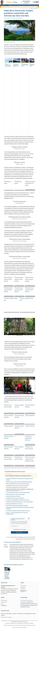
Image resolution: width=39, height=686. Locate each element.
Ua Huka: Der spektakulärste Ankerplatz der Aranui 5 (17, 500)
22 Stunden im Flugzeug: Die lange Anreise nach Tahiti (18, 510)
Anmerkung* (8, 537)
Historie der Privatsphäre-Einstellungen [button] (21, 625)
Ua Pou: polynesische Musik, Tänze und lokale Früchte (18, 492)
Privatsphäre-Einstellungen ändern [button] (9, 625)
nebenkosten (29, 5)
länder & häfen (19, 5)
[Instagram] (34, 2)
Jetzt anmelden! (4, 593)
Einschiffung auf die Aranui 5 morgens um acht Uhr (17, 485)
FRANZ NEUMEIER (16, 542)
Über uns (16, 623)
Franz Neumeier (8, 18)
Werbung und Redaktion (11, 41)
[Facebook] (37, 2)
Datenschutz (26, 623)
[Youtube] (36, 2)
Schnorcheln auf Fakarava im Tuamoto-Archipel (16, 487)
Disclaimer (31, 623)
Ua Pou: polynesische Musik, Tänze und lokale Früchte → (19, 475)
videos (15, 5)
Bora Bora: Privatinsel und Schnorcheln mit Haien (17, 505)
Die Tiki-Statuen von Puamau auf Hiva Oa (15, 498)
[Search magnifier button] (37, 6)
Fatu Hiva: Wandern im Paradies (13, 496)
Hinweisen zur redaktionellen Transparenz (32, 620)
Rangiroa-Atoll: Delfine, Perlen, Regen (14, 503)
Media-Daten (20, 623)
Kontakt (12, 623)
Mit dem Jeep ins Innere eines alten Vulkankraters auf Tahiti (19, 481)
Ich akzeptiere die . (19, 529)
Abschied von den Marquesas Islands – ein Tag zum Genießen (19, 501)
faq (32, 5)
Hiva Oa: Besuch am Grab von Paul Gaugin (15, 494)
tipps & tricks (24, 5)
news (38, 5)
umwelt (35, 5)
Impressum (8, 623)
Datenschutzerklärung (22, 529)
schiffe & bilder (10, 5)
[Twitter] (33, 2)
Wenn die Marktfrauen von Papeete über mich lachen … (18, 483)
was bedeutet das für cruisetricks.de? (33, 8)
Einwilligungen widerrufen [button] (31, 625)
